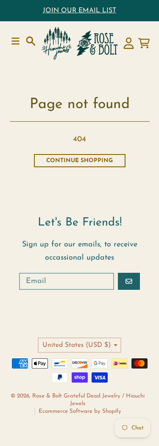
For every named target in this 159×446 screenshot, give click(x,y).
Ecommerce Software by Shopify (80, 411)
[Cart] (144, 43)
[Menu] (15, 41)
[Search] (30, 41)
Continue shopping (79, 160)
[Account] (128, 43)
